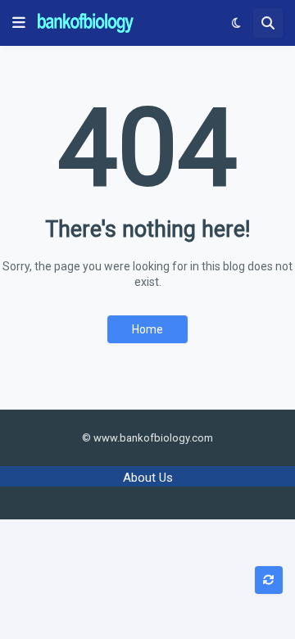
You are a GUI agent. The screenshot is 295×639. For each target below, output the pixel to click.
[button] (19, 23)
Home (147, 329)
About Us (148, 477)
